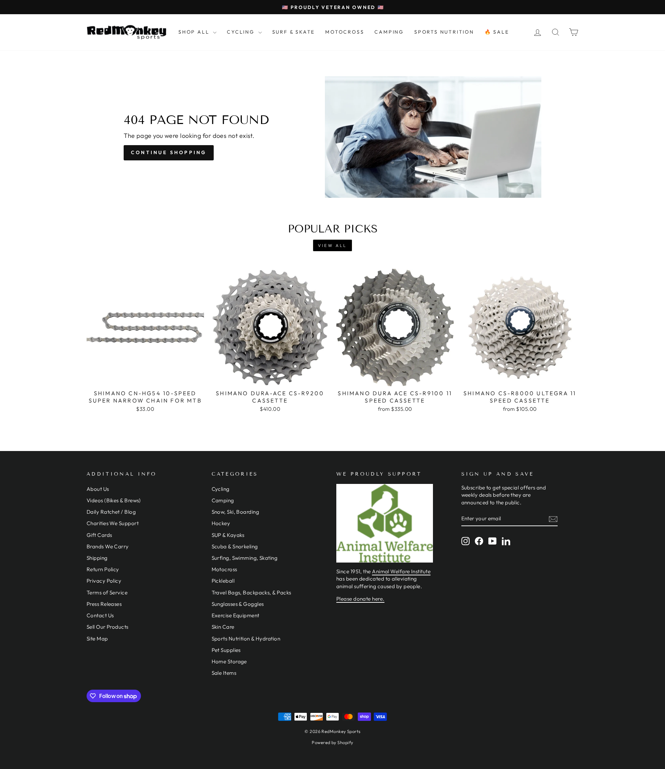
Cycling (221, 489)
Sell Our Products (107, 627)
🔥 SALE (497, 32)
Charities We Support (113, 523)
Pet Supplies (226, 650)
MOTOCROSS (344, 32)
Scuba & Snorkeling (235, 546)
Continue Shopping (168, 152)
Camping (223, 500)
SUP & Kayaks (228, 535)
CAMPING (389, 32)
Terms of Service (107, 592)
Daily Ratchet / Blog (111, 512)
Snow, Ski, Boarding (235, 512)
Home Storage (229, 661)
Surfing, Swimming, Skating (245, 558)
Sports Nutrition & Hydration (246, 638)
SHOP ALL (194, 32)
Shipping (97, 558)
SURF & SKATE (293, 32)
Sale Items (224, 673)
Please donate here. (360, 598)
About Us (98, 489)
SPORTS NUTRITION (444, 32)
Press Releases (104, 604)
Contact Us (100, 615)
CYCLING (241, 32)
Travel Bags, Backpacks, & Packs (251, 592)
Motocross (224, 569)
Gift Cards (99, 535)
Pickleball (223, 580)
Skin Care (223, 627)
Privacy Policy (104, 580)
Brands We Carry (108, 546)
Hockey (221, 523)
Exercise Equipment (235, 615)
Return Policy (103, 569)
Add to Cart (145, 377)
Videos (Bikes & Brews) (114, 500)
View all (332, 245)
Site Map (97, 638)
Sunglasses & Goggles (238, 604)
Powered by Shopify (332, 742)
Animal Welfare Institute (401, 571)
